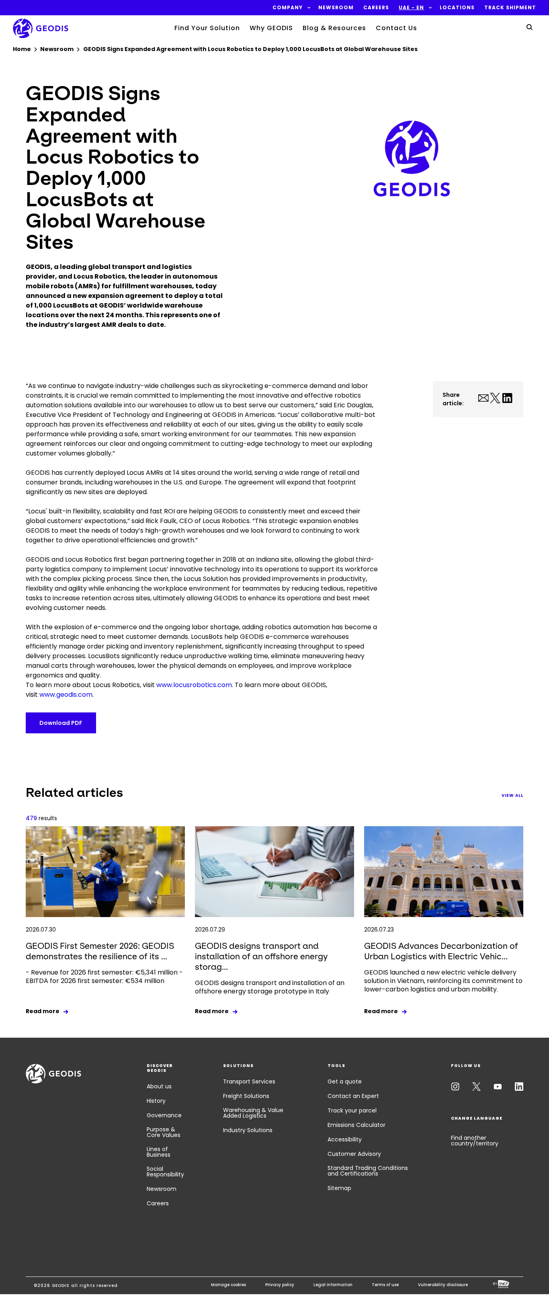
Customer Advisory (354, 1154)
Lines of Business (158, 1151)
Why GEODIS (271, 28)
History (156, 1101)
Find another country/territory (474, 1140)
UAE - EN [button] (411, 7)
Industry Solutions (247, 1130)
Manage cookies (228, 1285)
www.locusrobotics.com (194, 685)
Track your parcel (352, 1110)
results (41, 818)
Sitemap (339, 1188)
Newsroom (161, 1189)
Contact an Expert (353, 1096)
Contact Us (396, 28)
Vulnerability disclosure (443, 1285)
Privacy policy (279, 1285)
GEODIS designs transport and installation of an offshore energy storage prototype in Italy (269, 987)
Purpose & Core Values (163, 1132)
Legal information (332, 1285)
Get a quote (345, 1081)
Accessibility (345, 1139)
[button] (287, 7)
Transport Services (249, 1081)
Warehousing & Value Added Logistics (253, 1112)
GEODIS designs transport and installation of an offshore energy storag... (261, 956)
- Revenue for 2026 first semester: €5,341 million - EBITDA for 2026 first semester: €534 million (104, 976)
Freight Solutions (246, 1096)
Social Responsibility (165, 1171)
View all (512, 795)
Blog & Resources (334, 28)
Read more (42, 1011)
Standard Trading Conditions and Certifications (368, 1170)
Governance (164, 1115)
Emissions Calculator (356, 1125)
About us (159, 1086)
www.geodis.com (65, 694)
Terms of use (385, 1285)
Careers (158, 1203)
